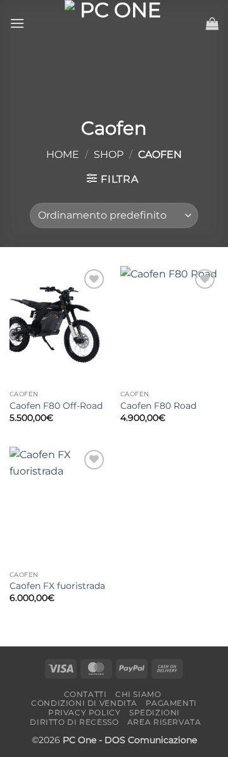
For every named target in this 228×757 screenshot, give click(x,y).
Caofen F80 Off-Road (56, 406)
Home (62, 154)
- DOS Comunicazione (148, 740)
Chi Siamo (138, 694)
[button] (17, 23)
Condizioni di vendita (84, 703)
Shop (109, 154)
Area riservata (164, 722)
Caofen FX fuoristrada (57, 586)
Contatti (85, 694)
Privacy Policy (84, 712)
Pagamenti (171, 703)
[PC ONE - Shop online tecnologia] (115, 23)
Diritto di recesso (74, 722)
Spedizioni (154, 712)
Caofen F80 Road (158, 406)
